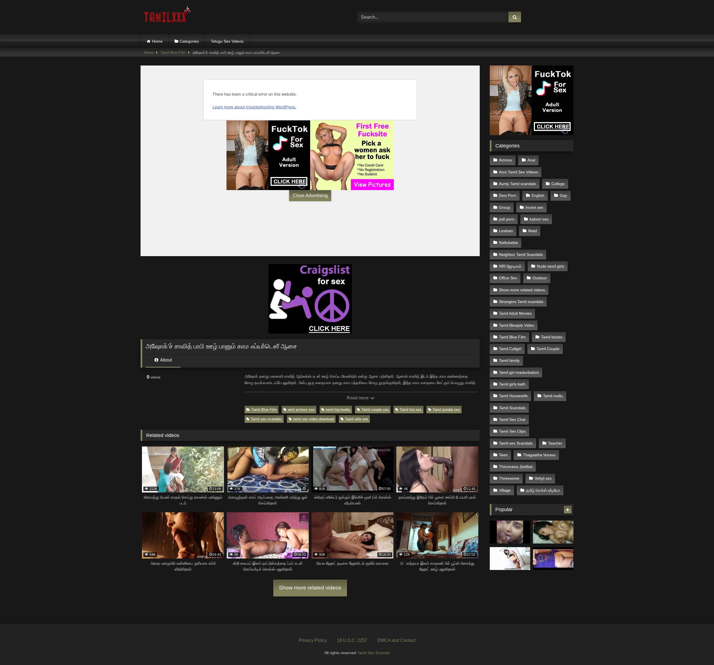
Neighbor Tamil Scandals (521, 254)
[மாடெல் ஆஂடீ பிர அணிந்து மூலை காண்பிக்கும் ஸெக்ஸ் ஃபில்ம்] (510, 558)
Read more (358, 397)
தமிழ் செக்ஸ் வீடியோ (543, 490)
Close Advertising (310, 195)
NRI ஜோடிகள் (510, 266)
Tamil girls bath (512, 384)
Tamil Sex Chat (512, 419)
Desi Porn (507, 195)
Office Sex (508, 278)
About (165, 360)
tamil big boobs (338, 409)
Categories (189, 41)
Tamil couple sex (375, 409)
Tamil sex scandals (266, 419)
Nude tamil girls (550, 266)
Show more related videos (310, 588)
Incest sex (534, 207)
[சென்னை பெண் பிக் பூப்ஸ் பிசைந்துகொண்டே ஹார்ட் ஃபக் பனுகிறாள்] (553, 532)
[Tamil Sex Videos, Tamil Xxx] (168, 16)
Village (505, 490)
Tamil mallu (553, 396)
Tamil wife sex (356, 419)
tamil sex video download (313, 419)
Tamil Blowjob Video (516, 325)
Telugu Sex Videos (227, 41)
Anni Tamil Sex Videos (518, 172)
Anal (531, 160)
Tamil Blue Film (172, 52)
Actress (505, 160)
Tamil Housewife (513, 396)
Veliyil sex (543, 478)
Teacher (555, 443)
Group (504, 207)
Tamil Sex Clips (512, 431)
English (538, 195)
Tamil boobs (551, 337)
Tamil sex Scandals (516, 443)
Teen (503, 455)
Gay (563, 195)
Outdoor (539, 278)
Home (157, 41)
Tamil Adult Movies (515, 313)
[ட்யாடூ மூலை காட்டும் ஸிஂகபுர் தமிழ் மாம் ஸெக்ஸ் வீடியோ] (553, 558)
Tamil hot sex (410, 409)
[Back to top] (697, 648)
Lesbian (506, 231)
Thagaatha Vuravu (539, 455)
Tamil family (509, 360)
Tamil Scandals (512, 408)
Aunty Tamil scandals (517, 183)
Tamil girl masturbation (519, 372)
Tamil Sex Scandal (373, 653)
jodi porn (506, 219)
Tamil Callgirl (510, 348)
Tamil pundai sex (446, 409)
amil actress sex (301, 409)
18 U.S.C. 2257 (352, 640)
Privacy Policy (313, 640)
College (558, 183)
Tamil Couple (548, 348)
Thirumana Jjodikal (515, 466)
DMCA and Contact (396, 640)
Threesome (509, 478)
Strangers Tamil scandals (521, 301)
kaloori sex (539, 219)
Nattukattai (508, 242)
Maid (532, 231)
